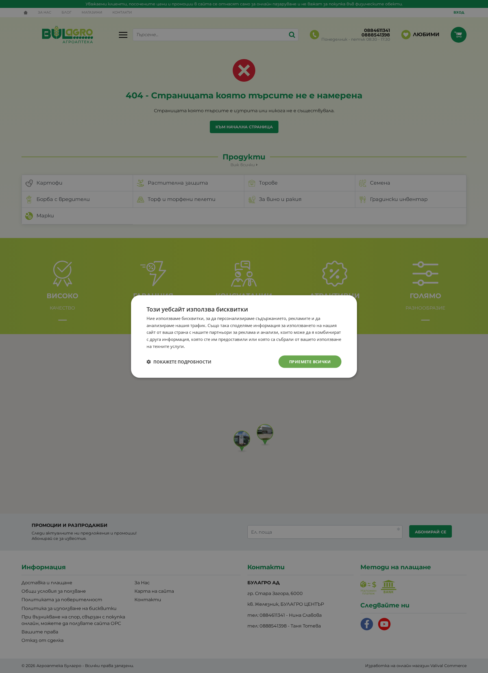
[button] (179, 362)
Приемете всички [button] (310, 361)
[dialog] (244, 336)
